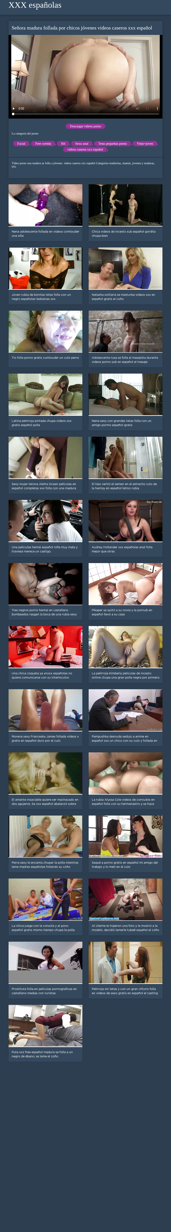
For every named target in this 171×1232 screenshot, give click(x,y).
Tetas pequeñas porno (112, 143)
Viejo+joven (145, 143)
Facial (21, 143)
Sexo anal (81, 143)
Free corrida (43, 143)
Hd (63, 143)
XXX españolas (35, 5)
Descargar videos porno (85, 126)
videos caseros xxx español (85, 149)
